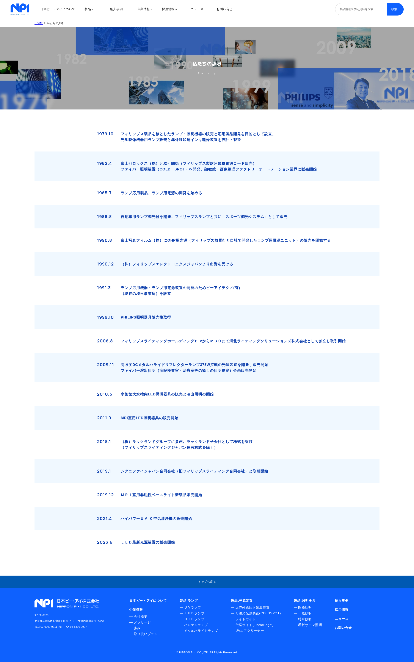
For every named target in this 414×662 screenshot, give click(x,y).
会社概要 (140, 616)
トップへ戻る (207, 581)
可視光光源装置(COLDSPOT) (258, 613)
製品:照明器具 (304, 600)
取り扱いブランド (147, 634)
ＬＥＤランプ (194, 613)
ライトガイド (245, 619)
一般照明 (305, 613)
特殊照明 (305, 619)
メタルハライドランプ (201, 630)
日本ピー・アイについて (57, 9)
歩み (137, 628)
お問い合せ (224, 9)
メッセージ (142, 622)
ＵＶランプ (192, 607)
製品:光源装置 (241, 600)
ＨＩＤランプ (194, 619)
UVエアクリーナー (249, 630)
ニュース (197, 9)
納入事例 (116, 9)
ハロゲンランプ (196, 625)
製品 (88, 9)
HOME (38, 23)
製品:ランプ (189, 600)
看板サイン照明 (310, 625)
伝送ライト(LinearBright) (254, 625)
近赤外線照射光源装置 (252, 607)
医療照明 (305, 607)
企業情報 (143, 9)
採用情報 (168, 9)
